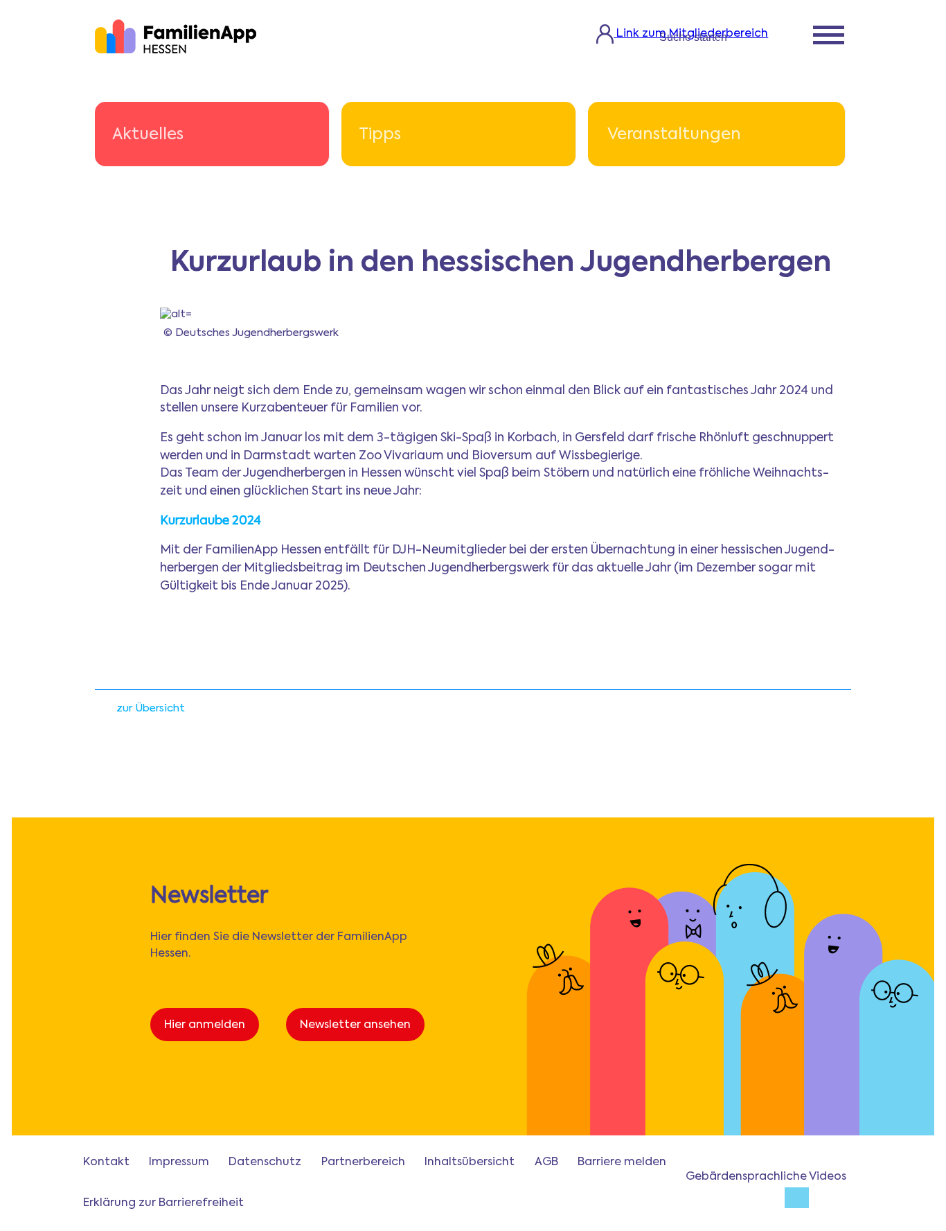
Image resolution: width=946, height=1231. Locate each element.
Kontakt (106, 1162)
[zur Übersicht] (102, 712)
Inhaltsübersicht (470, 1162)
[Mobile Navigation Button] (828, 37)
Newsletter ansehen (355, 1025)
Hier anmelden (204, 1025)
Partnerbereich (363, 1162)
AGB (546, 1162)
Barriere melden (622, 1162)
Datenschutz (265, 1162)
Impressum (179, 1162)
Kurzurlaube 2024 (210, 521)
